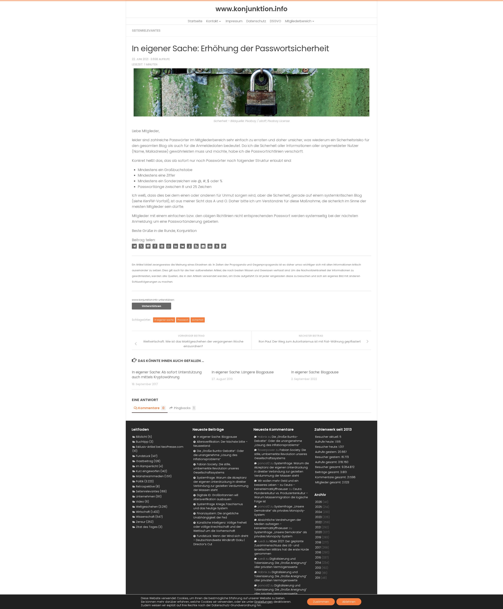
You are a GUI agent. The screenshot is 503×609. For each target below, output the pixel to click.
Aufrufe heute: (325, 442)
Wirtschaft (143, 512)
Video (140, 502)
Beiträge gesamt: (327, 472)
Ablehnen (348, 602)
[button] (134, 246)
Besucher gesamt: (328, 467)
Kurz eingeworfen (148, 471)
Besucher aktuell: (327, 437)
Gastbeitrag (144, 461)
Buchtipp (142, 442)
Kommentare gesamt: (331, 477)
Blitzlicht (141, 437)
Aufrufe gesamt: (326, 462)
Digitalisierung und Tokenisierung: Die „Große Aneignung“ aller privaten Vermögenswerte (280, 563)
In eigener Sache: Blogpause (315, 372)
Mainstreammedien (150, 476)
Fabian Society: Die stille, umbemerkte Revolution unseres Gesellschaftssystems (216, 468)
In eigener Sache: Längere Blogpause (243, 372)
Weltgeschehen (147, 507)
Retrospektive (145, 486)
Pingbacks (184, 408)
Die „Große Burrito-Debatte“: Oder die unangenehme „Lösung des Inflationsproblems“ (218, 455)
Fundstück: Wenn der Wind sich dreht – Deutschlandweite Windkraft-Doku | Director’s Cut (220, 540)
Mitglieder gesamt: (328, 482)
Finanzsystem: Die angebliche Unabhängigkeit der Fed (216, 515)
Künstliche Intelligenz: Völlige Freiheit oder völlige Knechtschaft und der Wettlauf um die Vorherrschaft (220, 527)
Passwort (182, 319)
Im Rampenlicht (147, 466)
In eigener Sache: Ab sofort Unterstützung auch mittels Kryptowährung (167, 375)
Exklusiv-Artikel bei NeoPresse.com (159, 447)
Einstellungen (263, 602)
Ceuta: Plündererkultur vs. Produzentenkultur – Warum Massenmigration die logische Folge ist (281, 495)
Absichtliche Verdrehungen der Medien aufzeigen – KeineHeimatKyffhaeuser (277, 524)
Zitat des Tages (147, 527)
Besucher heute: (327, 447)
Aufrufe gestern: (326, 452)
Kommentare (151, 408)
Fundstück (143, 456)
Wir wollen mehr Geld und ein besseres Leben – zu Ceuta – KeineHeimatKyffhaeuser (276, 485)
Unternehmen (145, 496)
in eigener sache (164, 319)
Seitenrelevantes (146, 30)
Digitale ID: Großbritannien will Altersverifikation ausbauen (215, 497)
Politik (140, 481)
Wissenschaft (145, 517)
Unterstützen (151, 306)
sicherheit (197, 319)
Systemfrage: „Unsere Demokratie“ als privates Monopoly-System (279, 511)
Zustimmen (321, 602)
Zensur (140, 522)
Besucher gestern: (328, 457)
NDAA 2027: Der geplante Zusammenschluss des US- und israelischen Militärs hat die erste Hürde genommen (281, 547)
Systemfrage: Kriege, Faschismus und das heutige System (218, 506)
